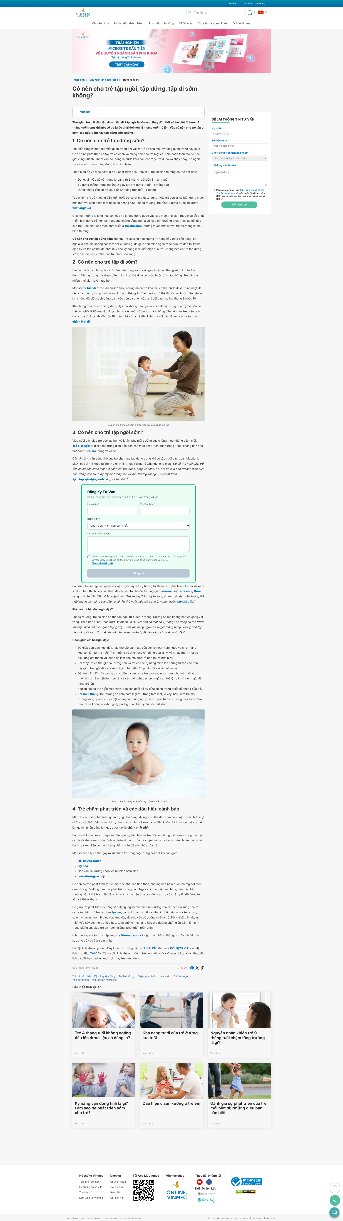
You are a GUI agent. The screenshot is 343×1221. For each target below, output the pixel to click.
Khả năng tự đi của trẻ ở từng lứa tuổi (170, 1035)
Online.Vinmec (242, 23)
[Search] (189, 12)
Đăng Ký (138, 573)
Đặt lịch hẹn (117, 1197)
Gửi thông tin (239, 204)
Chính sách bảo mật (102, 563)
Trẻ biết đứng (127, 976)
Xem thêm (80, 1053)
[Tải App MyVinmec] (144, 1190)
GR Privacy (257, 1218)
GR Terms (270, 1218)
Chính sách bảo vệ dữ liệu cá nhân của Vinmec (227, 1218)
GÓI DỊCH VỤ (179, 948)
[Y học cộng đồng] (207, 1194)
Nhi (89, 976)
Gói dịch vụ (117, 1187)
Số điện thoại (148, 504)
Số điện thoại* (220, 140)
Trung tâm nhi (131, 79)
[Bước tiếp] (207, 1200)
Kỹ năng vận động (105, 976)
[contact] (335, 1200)
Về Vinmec (186, 23)
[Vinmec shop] (177, 1190)
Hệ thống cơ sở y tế (91, 1187)
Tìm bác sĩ (234, 3)
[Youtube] (200, 1182)
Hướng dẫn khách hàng (129, 23)
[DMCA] (246, 1192)
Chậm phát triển (147, 976)
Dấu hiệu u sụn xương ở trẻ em (171, 1103)
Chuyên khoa (100, 23)
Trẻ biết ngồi (180, 976)
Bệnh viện (93, 518)
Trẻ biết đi (78, 976)
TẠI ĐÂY (95, 953)
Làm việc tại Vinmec (91, 1197)
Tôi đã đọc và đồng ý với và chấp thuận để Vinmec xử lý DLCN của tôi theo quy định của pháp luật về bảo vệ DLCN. (240, 194)
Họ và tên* (218, 128)
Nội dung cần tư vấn (98, 533)
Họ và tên (93, 504)
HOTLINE (150, 948)
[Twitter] (197, 968)
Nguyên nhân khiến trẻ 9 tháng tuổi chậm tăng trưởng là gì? (237, 1038)
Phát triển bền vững (161, 23)
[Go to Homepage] (83, 12)
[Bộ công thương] (246, 1182)
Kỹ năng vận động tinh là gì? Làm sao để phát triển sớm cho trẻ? (101, 1108)
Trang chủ (78, 79)
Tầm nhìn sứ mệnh (90, 1181)
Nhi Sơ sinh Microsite (104, 979)
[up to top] (335, 1188)
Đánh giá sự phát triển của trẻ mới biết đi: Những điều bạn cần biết (238, 1108)
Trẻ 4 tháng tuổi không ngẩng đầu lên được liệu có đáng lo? (103, 1035)
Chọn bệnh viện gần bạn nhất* (230, 152)
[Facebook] (192, 968)
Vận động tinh (80, 979)
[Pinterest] (202, 968)
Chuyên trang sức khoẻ (212, 23)
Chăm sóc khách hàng (254, 3)
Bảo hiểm (115, 1192)
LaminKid (165, 976)
